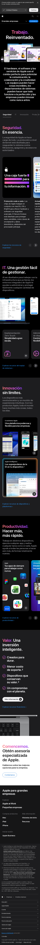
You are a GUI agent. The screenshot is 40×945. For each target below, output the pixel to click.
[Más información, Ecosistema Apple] (19, 436)
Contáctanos (33, 21)
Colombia (4, 936)
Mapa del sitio (27, 942)
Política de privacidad (8, 942)
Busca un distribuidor (8, 933)
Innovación (24, 115)
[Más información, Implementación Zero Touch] (15, 344)
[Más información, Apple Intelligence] (19, 477)
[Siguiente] (36, 245)
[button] (14, 10)
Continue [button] (34, 10)
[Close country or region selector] (38, 3)
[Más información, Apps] (15, 585)
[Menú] (37, 16)
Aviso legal (19, 942)
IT (15, 115)
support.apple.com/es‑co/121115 (12, 851)
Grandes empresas (10, 21)
